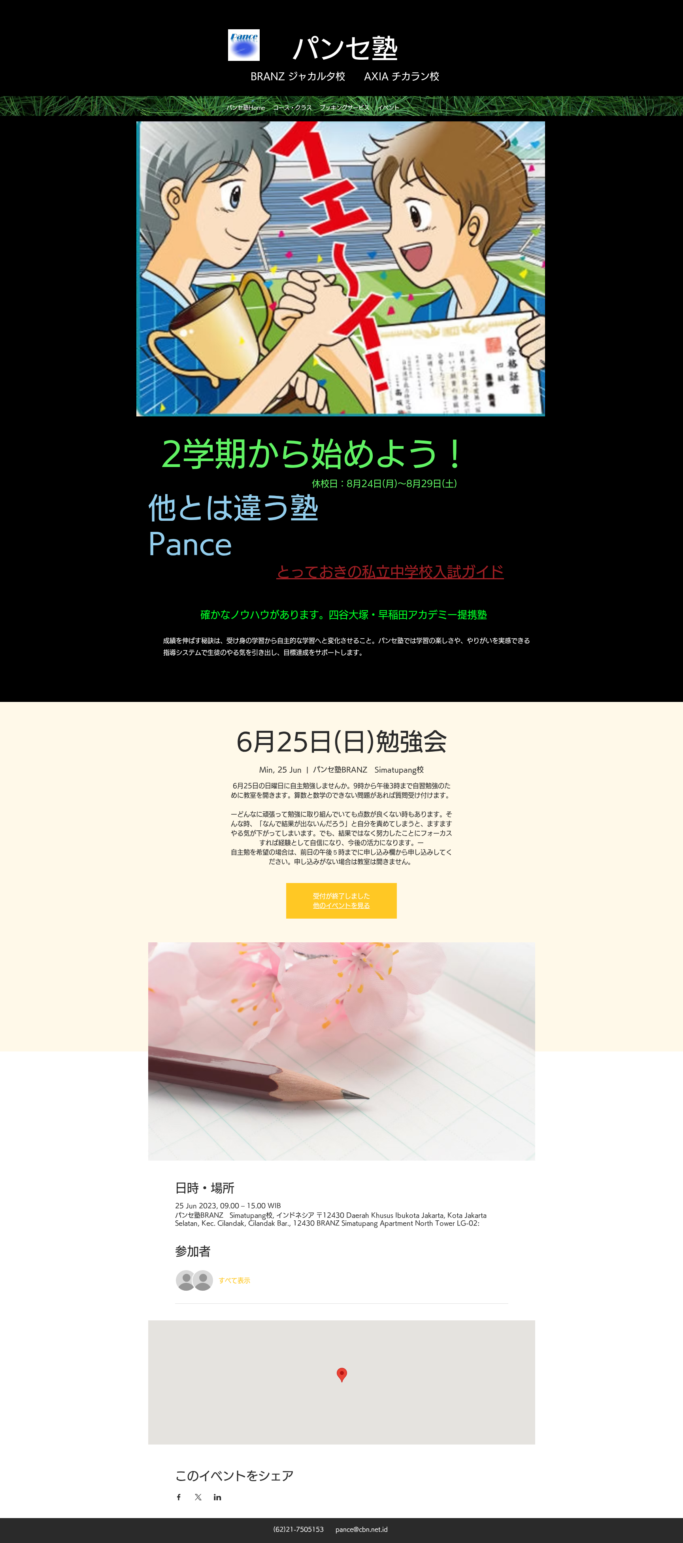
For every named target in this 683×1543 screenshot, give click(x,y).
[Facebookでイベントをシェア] (179, 1497)
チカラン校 (414, 76)
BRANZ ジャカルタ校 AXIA (320, 76)
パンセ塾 (345, 48)
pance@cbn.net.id (362, 1529)
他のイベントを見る (341, 905)
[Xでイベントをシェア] (198, 1497)
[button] (292, 107)
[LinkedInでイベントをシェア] (217, 1497)
